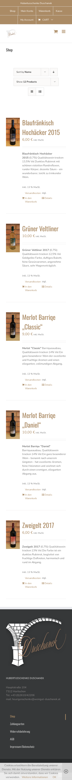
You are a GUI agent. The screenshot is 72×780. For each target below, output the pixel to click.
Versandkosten (31, 193)
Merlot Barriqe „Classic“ (38, 321)
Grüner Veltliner (40, 228)
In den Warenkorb (31, 199)
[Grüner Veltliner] (13, 238)
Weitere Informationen (35, 777)
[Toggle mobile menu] (64, 31)
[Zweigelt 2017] (13, 534)
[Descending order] (54, 72)
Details (48, 198)
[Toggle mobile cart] (56, 31)
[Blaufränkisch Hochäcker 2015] (13, 132)
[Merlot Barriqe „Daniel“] (13, 424)
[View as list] (40, 92)
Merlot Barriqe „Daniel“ (38, 419)
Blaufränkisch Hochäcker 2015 (41, 127)
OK (54, 777)
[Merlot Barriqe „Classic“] (13, 326)
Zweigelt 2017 (38, 525)
